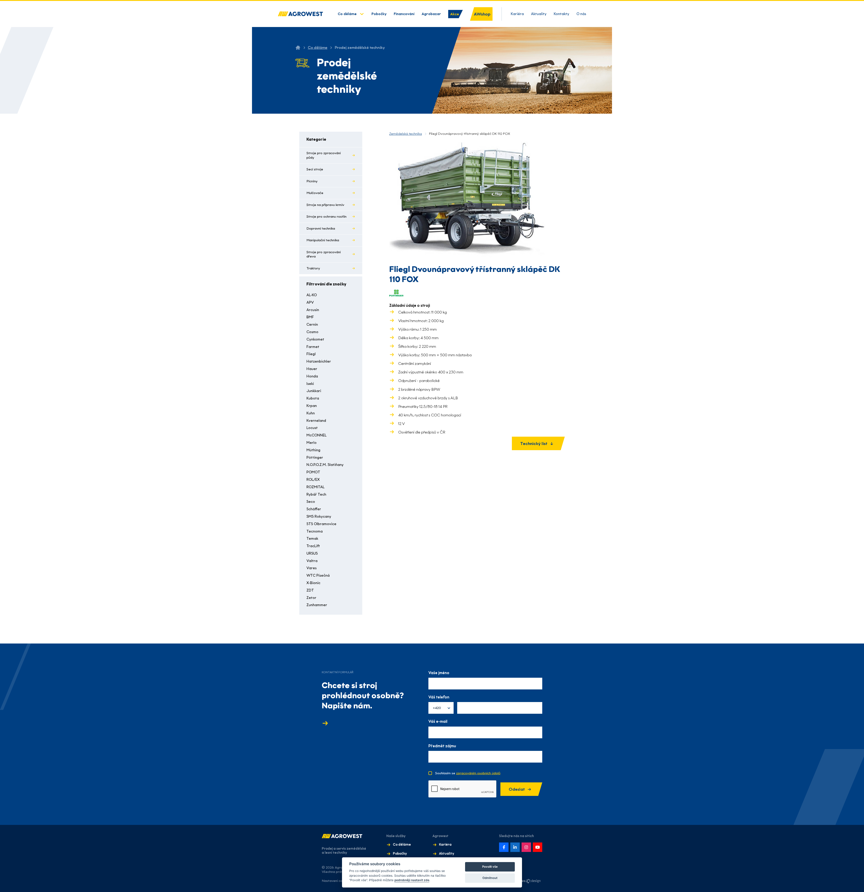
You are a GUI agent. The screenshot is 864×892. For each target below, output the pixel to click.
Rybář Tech (316, 494)
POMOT (313, 472)
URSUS (312, 553)
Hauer (311, 369)
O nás (581, 14)
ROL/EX (313, 479)
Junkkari (313, 391)
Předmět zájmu (442, 746)
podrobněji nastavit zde (411, 880)
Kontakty (561, 14)
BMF (310, 317)
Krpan (311, 406)
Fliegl (311, 354)
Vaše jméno (438, 673)
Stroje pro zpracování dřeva (323, 254)
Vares (311, 568)
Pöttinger (314, 457)
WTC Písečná (318, 575)
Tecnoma (314, 531)
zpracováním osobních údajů (478, 773)
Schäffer (313, 509)
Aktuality (539, 14)
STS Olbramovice (321, 524)
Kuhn (310, 413)
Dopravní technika (320, 228)
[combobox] (441, 708)
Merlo (311, 442)
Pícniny (311, 181)
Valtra (311, 561)
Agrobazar (431, 14)
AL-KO (311, 295)
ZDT (310, 590)
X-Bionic (313, 583)
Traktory (313, 268)
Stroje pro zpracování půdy (323, 155)
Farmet (312, 347)
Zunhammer (316, 605)
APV (310, 302)
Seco (310, 501)
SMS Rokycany (318, 516)
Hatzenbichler (318, 361)
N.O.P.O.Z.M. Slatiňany (325, 465)
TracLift (313, 546)
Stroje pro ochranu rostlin (326, 217)
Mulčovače (314, 193)
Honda (312, 376)
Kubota (312, 398)
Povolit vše (490, 866)
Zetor (311, 598)
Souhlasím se (467, 773)
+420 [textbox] (437, 708)
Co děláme (347, 14)
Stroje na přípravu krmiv (325, 205)
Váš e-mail (437, 721)
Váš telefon (438, 697)
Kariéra (517, 14)
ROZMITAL (315, 487)
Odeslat (517, 789)
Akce (454, 14)
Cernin (312, 324)
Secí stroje (314, 169)
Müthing (313, 450)
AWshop (482, 14)
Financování (404, 14)
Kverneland (316, 420)
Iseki (310, 384)
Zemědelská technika (405, 134)
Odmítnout (489, 878)
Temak (312, 538)
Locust (312, 428)
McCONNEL (316, 435)
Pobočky (379, 14)
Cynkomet (315, 339)
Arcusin (312, 310)
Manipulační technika (322, 240)
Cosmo (312, 332)
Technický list (533, 443)
